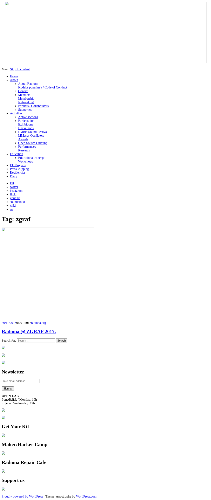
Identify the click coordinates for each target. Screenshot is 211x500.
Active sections (28, 117)
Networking (26, 102)
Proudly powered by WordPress (22, 496)
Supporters (25, 109)
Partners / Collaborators (33, 106)
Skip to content (20, 69)
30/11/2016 (9, 322)
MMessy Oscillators (31, 135)
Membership (26, 98)
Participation (26, 120)
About (14, 80)
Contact (23, 91)
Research (24, 150)
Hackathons (26, 128)
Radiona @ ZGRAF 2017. (29, 331)
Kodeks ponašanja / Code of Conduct (42, 87)
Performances (27, 146)
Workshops (25, 161)
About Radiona (28, 83)
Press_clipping (19, 169)
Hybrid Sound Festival (33, 132)
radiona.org (38, 322)
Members (24, 95)
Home (14, 76)
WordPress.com (86, 496)
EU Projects (18, 165)
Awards (23, 139)
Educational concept (31, 157)
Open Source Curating (32, 143)
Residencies (17, 172)
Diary (13, 176)
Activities (16, 113)
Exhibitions (25, 124)
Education (16, 154)
